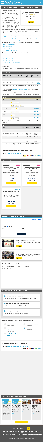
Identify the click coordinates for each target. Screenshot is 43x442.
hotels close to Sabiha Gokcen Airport (11, 64)
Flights (7, 431)
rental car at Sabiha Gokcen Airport (14, 38)
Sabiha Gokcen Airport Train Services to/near (12, 62)
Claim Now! (19, 246)
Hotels (26, 431)
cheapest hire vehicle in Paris (15, 153)
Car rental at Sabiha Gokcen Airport (10, 54)
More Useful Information (21, 421)
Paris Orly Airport (13, 2)
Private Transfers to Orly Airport (9, 44)
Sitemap (21, 432)
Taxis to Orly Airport (7, 48)
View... (4, 418)
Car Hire (10, 431)
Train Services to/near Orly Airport (10, 50)
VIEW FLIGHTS (36, 105)
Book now (31, 22)
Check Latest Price (11, 183)
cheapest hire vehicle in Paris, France (17, 346)
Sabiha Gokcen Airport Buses (9, 58)
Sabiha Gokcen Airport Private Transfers (11, 56)
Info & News (30, 431)
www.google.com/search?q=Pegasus (19, 89)
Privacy (40, 431)
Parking (22, 431)
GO (28, 428)
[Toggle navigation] (40, 2)
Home (4, 431)
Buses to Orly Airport (7, 46)
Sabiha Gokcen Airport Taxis (9, 60)
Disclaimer (36, 431)
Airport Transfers (16, 431)
